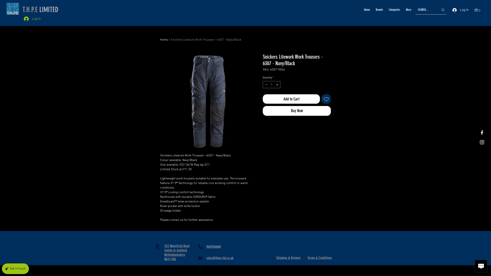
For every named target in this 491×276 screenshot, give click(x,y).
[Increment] (277, 84)
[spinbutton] (271, 84)
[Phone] (200, 246)
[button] (478, 10)
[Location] (157, 247)
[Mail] (200, 258)
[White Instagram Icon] (482, 142)
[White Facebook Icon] (482, 133)
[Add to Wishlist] (326, 99)
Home (164, 40)
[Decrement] (265, 84)
